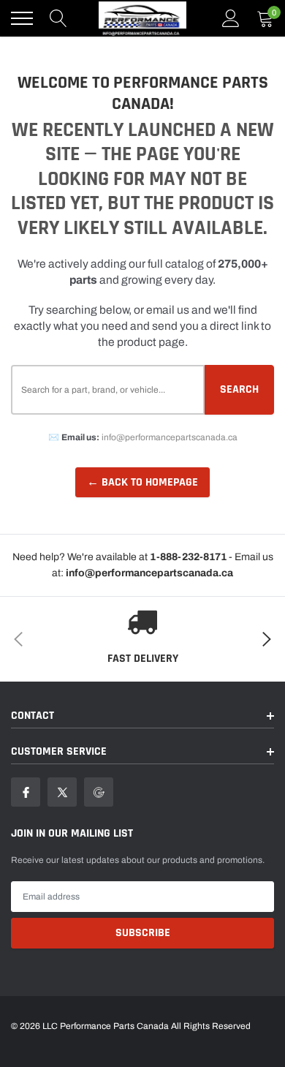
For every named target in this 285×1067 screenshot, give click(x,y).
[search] (58, 18)
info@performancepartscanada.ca (170, 437)
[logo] (142, 18)
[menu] (22, 18)
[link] (25, 792)
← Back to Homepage (142, 482)
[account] (231, 18)
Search (239, 389)
